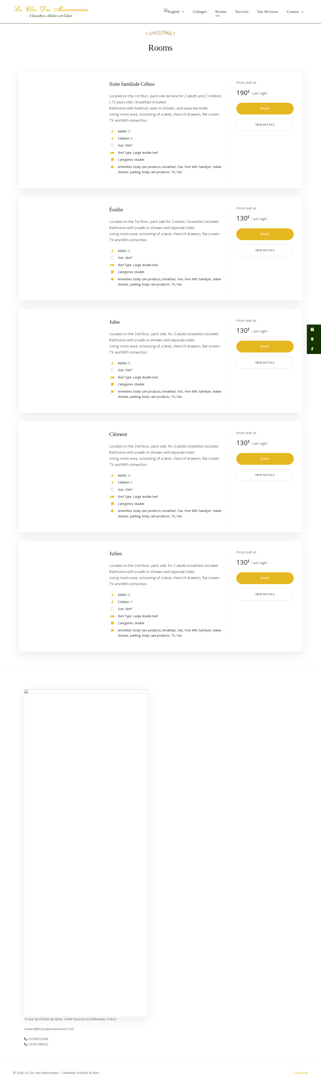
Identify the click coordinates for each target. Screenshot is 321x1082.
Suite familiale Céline (131, 84)
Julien (115, 553)
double (139, 159)
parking (135, 172)
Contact (293, 11)
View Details (265, 124)
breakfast (169, 167)
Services (242, 11)
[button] (314, 329)
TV (173, 172)
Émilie (116, 209)
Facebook (301, 1073)
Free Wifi (191, 167)
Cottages (200, 11)
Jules (114, 322)
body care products (147, 167)
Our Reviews (267, 11)
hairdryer (205, 167)
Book (265, 108)
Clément (118, 434)
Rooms (220, 11)
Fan (180, 167)
